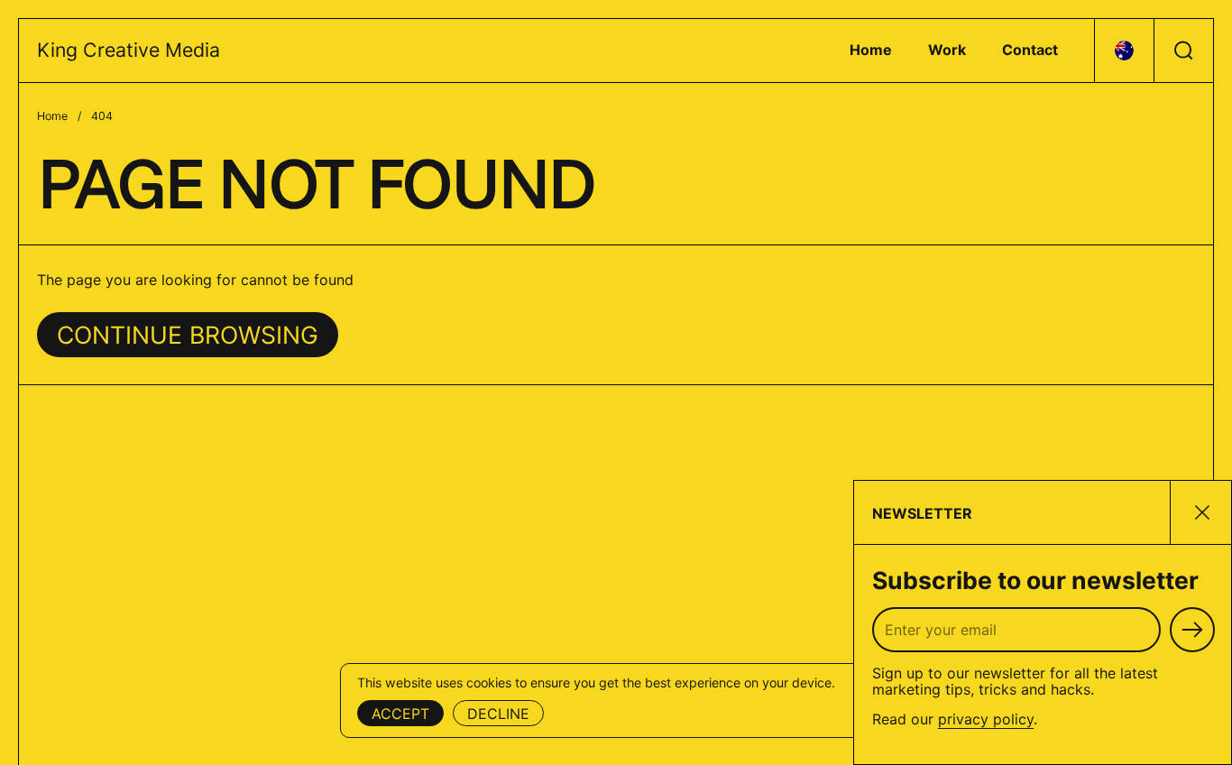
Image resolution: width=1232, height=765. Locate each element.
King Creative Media (128, 50)
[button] (1124, 50)
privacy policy (986, 719)
